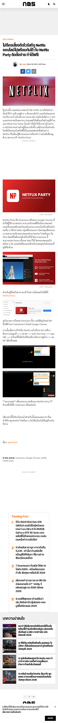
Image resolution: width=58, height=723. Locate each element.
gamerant (12, 442)
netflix (44, 458)
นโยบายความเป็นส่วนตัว (11, 712)
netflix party (8, 461)
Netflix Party (9, 296)
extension (20, 458)
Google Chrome (33, 458)
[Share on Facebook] (22, 71)
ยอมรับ (50, 718)
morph (24, 64)
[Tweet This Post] (28, 71)
